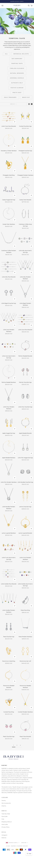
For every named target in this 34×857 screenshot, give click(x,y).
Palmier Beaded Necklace (9, 382)
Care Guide (5, 824)
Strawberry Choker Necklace (9, 150)
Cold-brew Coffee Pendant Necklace (8, 251)
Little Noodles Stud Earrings (25, 482)
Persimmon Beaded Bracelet (8, 686)
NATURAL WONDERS (17, 73)
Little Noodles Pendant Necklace (8, 507)
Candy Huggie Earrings (8, 199)
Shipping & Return (7, 821)
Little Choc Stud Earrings (25, 407)
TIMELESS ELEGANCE (17, 68)
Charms (4, 806)
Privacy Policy (5, 827)
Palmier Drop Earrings (25, 382)
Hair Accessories (6, 803)
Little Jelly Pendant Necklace (25, 277)
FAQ (3, 819)
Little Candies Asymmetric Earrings (25, 584)
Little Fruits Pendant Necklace (25, 558)
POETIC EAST (17, 92)
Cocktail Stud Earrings (25, 126)
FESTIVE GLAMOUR (17, 87)
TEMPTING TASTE (17, 63)
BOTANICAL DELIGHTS (21, 53)
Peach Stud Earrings (8, 736)
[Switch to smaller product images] (31, 104)
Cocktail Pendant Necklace (25, 712)
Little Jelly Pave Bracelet (8, 277)
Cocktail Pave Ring (8, 712)
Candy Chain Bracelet (25, 199)
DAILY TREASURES (10, 97)
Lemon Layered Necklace (9, 533)
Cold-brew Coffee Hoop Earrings (25, 225)
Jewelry (4, 800)
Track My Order (6, 814)
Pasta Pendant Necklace (25, 636)
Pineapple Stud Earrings (25, 150)
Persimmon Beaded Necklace (25, 686)
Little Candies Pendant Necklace (8, 611)
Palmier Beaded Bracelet (25, 356)
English (23, 842)
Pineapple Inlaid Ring (9, 175)
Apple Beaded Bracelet (25, 433)
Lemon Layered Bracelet (25, 533)
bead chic (26, 97)
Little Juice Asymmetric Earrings (8, 357)
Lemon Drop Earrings (25, 506)
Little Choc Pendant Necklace (8, 407)
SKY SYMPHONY (17, 58)
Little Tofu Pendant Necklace (9, 482)
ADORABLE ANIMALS (17, 78)
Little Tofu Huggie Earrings (25, 457)
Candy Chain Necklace (9, 224)
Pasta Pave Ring (25, 610)
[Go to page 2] (20, 745)
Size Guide (4, 816)
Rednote (4, 837)
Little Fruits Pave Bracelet (9, 126)
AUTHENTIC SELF (17, 82)
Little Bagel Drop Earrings (8, 303)
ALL (6, 53)
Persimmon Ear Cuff (25, 661)
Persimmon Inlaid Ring (8, 661)
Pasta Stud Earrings (8, 636)
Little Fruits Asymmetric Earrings (8, 558)
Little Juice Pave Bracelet (25, 329)
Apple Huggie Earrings (8, 433)
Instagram (4, 835)
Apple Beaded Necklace (8, 457)
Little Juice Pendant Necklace (8, 330)
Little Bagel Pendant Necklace (25, 304)
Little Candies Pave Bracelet (8, 584)
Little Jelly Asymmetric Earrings (25, 251)
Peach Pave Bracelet (25, 736)
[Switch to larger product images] (29, 104)
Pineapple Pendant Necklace (25, 175)
